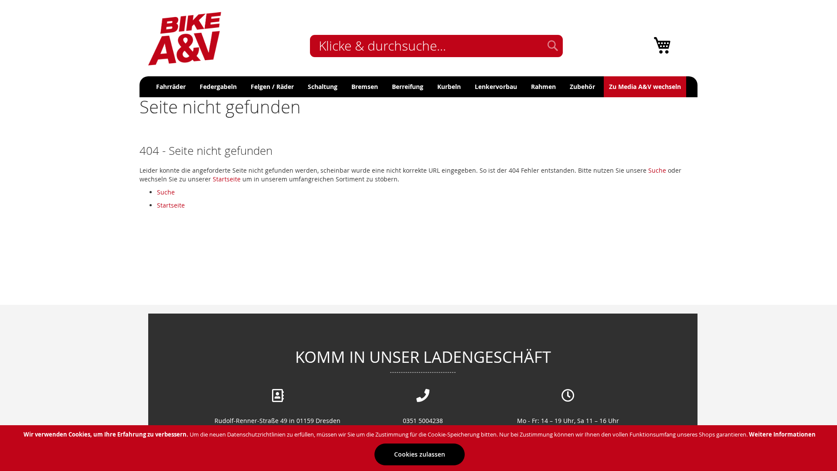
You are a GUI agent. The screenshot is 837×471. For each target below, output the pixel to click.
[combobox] (436, 46)
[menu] (419, 86)
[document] (419, 448)
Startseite (227, 179)
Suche (657, 170)
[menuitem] (171, 86)
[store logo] (185, 37)
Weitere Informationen (782, 434)
